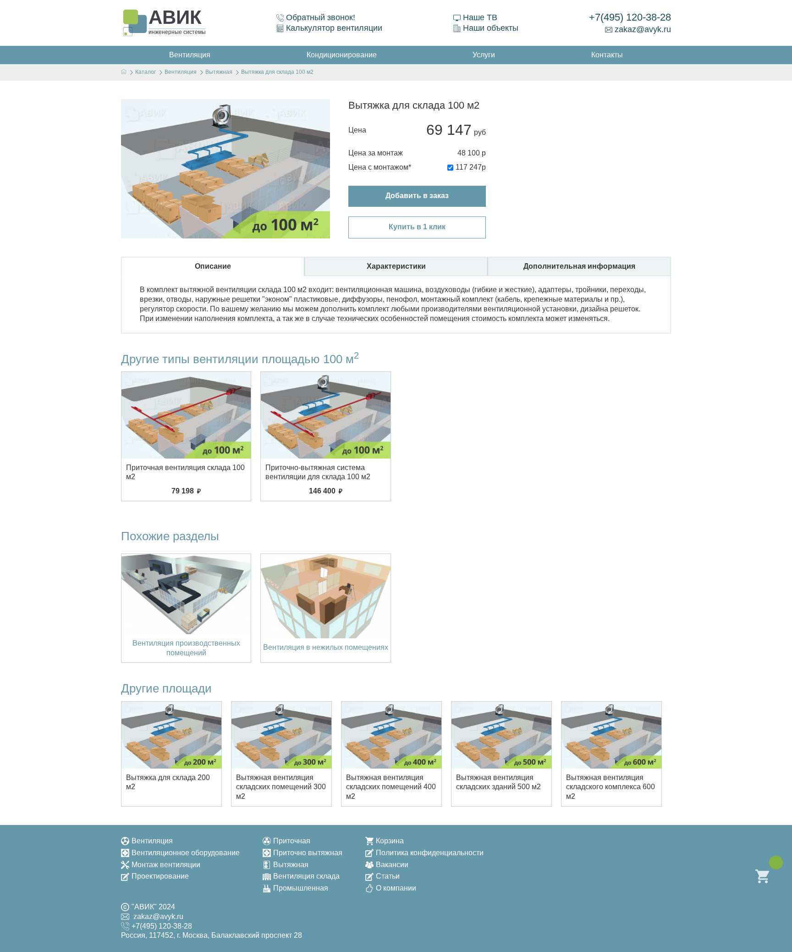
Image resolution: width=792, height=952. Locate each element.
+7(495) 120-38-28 (630, 17)
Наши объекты (490, 28)
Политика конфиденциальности (430, 853)
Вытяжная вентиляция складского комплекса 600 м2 (610, 787)
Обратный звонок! (320, 17)
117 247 (469, 167)
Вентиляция (152, 841)
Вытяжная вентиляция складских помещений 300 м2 (281, 787)
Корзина (390, 841)
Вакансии (392, 865)
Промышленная (300, 888)
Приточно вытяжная (307, 853)
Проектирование (160, 876)
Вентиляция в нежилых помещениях (325, 647)
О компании (396, 888)
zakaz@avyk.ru (643, 29)
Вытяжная (290, 865)
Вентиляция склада (306, 876)
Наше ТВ (480, 17)
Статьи (388, 876)
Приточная (291, 841)
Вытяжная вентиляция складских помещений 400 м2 (391, 787)
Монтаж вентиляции (166, 865)
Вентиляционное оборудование (186, 853)
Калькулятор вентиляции (334, 28)
